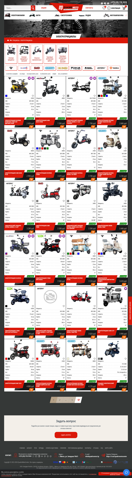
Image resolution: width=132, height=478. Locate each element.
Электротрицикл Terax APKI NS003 (43, 278)
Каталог (29, 448)
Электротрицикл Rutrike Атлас (75, 278)
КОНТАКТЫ (89, 8)
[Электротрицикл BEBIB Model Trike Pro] (81, 296)
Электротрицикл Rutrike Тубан (44, 173)
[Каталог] (11, 40)
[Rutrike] (10, 78)
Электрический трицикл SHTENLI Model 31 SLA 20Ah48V (75, 122)
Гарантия (63, 448)
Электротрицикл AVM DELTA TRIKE (43, 121)
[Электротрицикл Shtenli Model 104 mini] (81, 139)
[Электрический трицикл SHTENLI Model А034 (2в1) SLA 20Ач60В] (81, 191)
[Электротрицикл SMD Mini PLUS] (19, 139)
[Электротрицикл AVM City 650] (112, 296)
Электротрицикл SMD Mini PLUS (13, 173)
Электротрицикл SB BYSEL (13, 278)
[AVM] (41, 78)
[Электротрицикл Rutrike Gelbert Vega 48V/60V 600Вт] (112, 86)
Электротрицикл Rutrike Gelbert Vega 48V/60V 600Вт (106, 122)
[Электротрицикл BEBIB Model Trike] (112, 191)
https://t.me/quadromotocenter (116, 456)
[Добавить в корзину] (31, 126)
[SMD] (10, 131)
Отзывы (96, 448)
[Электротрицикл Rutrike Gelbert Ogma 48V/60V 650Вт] (112, 139)
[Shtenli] (71, 78)
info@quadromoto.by (92, 456)
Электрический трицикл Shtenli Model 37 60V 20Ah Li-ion (44, 332)
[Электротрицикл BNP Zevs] (19, 349)
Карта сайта (109, 448)
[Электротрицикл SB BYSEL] (19, 244)
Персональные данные (75, 448)
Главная (22, 448)
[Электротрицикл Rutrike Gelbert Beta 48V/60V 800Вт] (81, 349)
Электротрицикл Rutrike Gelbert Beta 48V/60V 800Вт (75, 384)
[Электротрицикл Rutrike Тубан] (50, 139)
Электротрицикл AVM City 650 (106, 331)
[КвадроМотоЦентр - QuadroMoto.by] (66, 8)
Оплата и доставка (52, 448)
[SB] (10, 236)
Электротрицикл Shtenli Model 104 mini (75, 173)
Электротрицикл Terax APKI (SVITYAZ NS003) (12, 331)
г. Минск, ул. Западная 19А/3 (68, 456)
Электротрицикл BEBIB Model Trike (105, 226)
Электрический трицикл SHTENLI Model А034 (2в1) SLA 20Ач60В (75, 227)
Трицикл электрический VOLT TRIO (106, 384)
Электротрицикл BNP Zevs (13, 383)
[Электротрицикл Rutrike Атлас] (81, 244)
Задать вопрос (66, 435)
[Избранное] (104, 8)
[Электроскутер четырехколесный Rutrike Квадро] (112, 244)
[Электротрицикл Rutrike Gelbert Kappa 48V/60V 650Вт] (50, 349)
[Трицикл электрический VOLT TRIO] (112, 349)
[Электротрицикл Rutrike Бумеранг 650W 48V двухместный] (19, 86)
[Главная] (8, 40)
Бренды (41, 448)
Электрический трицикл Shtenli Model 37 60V (13, 226)
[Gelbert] (102, 78)
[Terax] (41, 236)
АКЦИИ (43, 8)
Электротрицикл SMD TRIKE (43, 226)
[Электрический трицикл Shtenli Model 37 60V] (19, 191)
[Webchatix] (126, 472)
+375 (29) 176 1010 (119, 2)
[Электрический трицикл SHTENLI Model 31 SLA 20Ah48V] (81, 86)
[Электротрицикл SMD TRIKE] (50, 191)
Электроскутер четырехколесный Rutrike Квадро (106, 279)
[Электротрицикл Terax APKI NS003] (50, 244)
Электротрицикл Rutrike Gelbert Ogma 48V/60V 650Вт (106, 174)
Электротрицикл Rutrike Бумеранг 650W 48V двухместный (13, 122)
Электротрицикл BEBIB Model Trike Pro (74, 331)
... (66, 400)
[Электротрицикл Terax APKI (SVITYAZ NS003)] (19, 296)
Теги (35, 448)
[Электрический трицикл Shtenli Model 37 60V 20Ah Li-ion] (50, 296)
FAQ (102, 448)
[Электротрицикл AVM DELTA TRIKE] (50, 86)
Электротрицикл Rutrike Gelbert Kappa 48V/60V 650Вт (44, 385)
